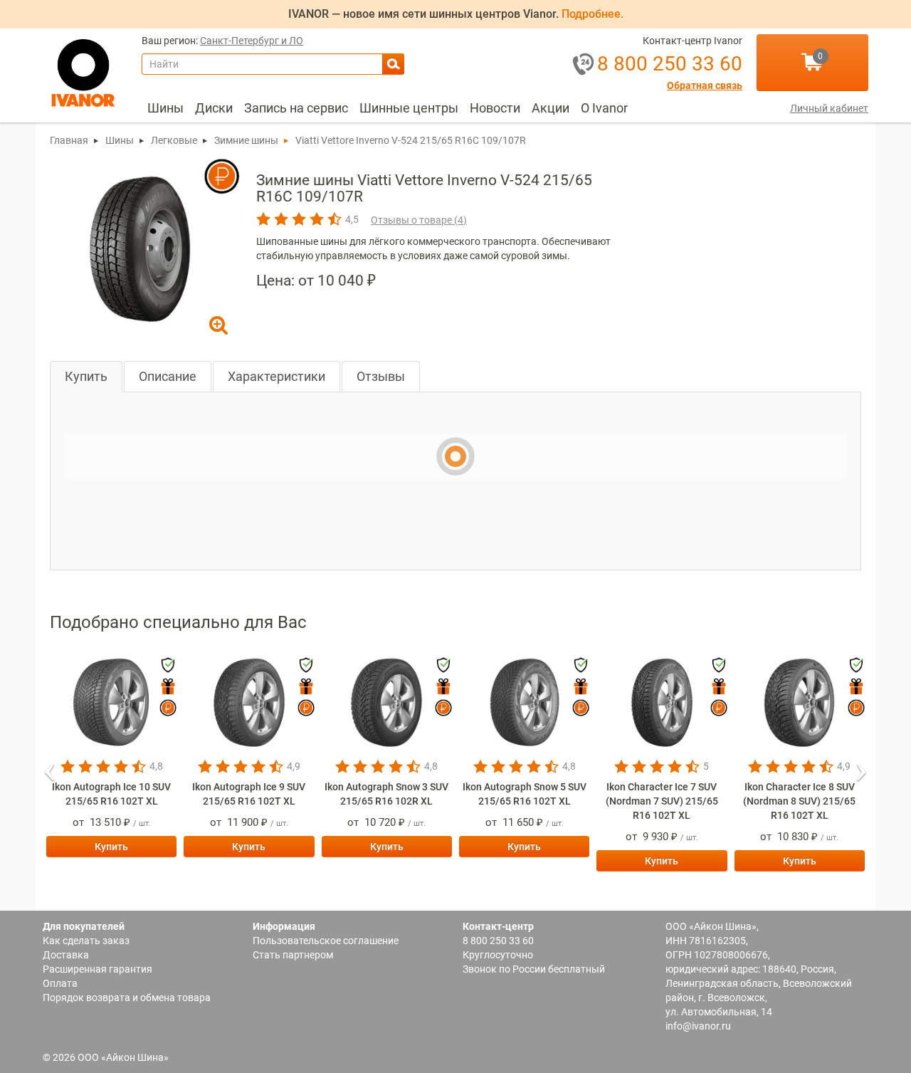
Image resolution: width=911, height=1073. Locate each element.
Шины (165, 107)
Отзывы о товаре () (419, 220)
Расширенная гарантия (97, 969)
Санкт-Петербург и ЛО (251, 41)
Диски (214, 107)
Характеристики (276, 376)
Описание (167, 376)
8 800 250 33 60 (498, 940)
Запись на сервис (296, 107)
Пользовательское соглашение (326, 940)
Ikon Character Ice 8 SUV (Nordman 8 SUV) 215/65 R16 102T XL (799, 801)
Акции (550, 107)
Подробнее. (592, 14)
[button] (50, 767)
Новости (495, 107)
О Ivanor (604, 107)
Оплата (60, 983)
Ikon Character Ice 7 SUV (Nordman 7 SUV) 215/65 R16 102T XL (662, 801)
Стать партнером (293, 955)
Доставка (66, 955)
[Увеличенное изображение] (140, 247)
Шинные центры (408, 107)
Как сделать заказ (86, 940)
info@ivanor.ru (698, 1026)
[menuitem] (165, 108)
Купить (86, 376)
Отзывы (381, 376)
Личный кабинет (829, 108)
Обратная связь (704, 86)
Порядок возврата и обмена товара (127, 997)
